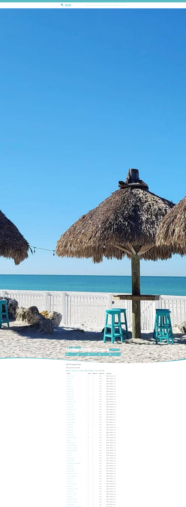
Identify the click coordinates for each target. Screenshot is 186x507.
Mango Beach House (71, 494)
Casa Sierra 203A (70, 414)
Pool (70, 347)
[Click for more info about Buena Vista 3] (72, 404)
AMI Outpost (69, 378)
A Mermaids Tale (70, 376)
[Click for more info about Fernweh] (70, 455)
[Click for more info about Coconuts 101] (72, 427)
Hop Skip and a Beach (71, 483)
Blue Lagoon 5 (70, 396)
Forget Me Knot (70, 460)
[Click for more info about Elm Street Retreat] (74, 442)
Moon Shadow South (71, 499)
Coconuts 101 (69, 427)
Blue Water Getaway (71, 401)
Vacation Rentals (88, 5)
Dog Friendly (77, 347)
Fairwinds (69, 453)
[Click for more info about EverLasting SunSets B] (76, 450)
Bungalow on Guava (71, 409)
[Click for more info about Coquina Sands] (73, 435)
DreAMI (68, 440)
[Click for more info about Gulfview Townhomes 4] (76, 473)
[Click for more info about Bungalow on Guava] (75, 409)
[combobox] (93, 349)
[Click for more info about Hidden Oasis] (72, 481)
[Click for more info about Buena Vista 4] (72, 406)
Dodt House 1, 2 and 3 (71, 437)
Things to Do (109, 5)
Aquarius (68, 383)
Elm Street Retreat (70, 442)
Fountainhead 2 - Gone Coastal (73, 463)
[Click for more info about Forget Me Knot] (73, 460)
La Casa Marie (70, 491)
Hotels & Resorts (96, 5)
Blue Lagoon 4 (70, 394)
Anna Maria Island (66, 5)
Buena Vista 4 (69, 406)
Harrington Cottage (71, 476)
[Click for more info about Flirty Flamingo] (73, 458)
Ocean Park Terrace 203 (72, 501)
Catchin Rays (69, 424)
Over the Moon (70, 504)
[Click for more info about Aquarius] (70, 383)
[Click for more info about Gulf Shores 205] (73, 468)
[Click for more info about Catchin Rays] (72, 424)
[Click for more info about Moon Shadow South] (75, 499)
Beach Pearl (69, 386)
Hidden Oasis (69, 481)
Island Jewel (69, 486)
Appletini (68, 381)
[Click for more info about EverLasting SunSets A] (76, 445)
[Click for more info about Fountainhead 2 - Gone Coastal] (79, 463)
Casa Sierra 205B (70, 422)
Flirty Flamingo (70, 458)
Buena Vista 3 (69, 404)
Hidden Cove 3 (70, 478)
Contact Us (124, 5)
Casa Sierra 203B (70, 417)
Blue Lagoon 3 (70, 391)
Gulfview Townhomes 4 (71, 473)
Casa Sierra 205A (70, 419)
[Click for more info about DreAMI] (70, 440)
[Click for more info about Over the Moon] (73, 504)
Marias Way (69, 496)
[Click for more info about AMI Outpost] (72, 378)
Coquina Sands (70, 435)
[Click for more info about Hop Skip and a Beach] (76, 483)
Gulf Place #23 (69, 465)
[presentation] (65, 354)
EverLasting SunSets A (71, 445)
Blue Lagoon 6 (69, 399)
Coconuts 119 (69, 432)
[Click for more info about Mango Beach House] (75, 494)
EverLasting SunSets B (71, 450)
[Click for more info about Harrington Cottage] (75, 476)
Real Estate (103, 5)
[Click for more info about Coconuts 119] (72, 432)
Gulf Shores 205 (70, 468)
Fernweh (68, 455)
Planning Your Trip (117, 5)
